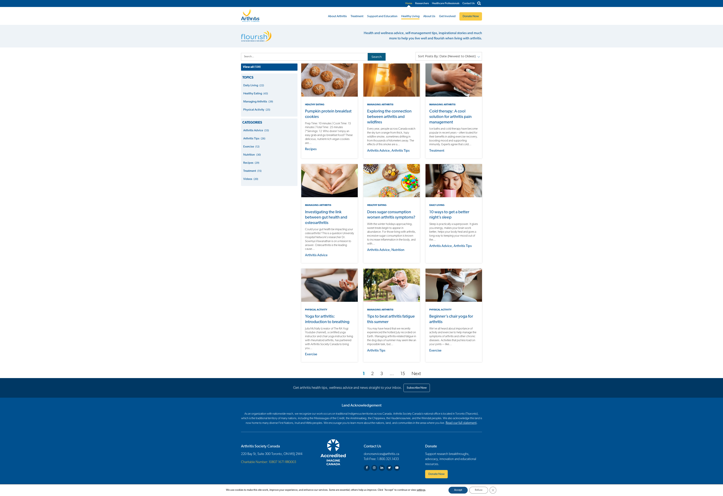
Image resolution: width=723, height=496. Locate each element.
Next (416, 373)
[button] (449, 56)
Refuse (478, 490)
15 (402, 373)
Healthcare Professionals (445, 3)
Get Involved (447, 16)
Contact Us (468, 3)
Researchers (422, 3)
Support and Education (382, 16)
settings (421, 490)
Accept (458, 490)
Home (408, 3)
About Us (429, 16)
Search (376, 57)
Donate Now (436, 474)
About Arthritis (337, 16)
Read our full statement (461, 423)
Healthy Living (410, 16)
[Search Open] (479, 4)
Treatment (357, 16)
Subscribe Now (417, 387)
